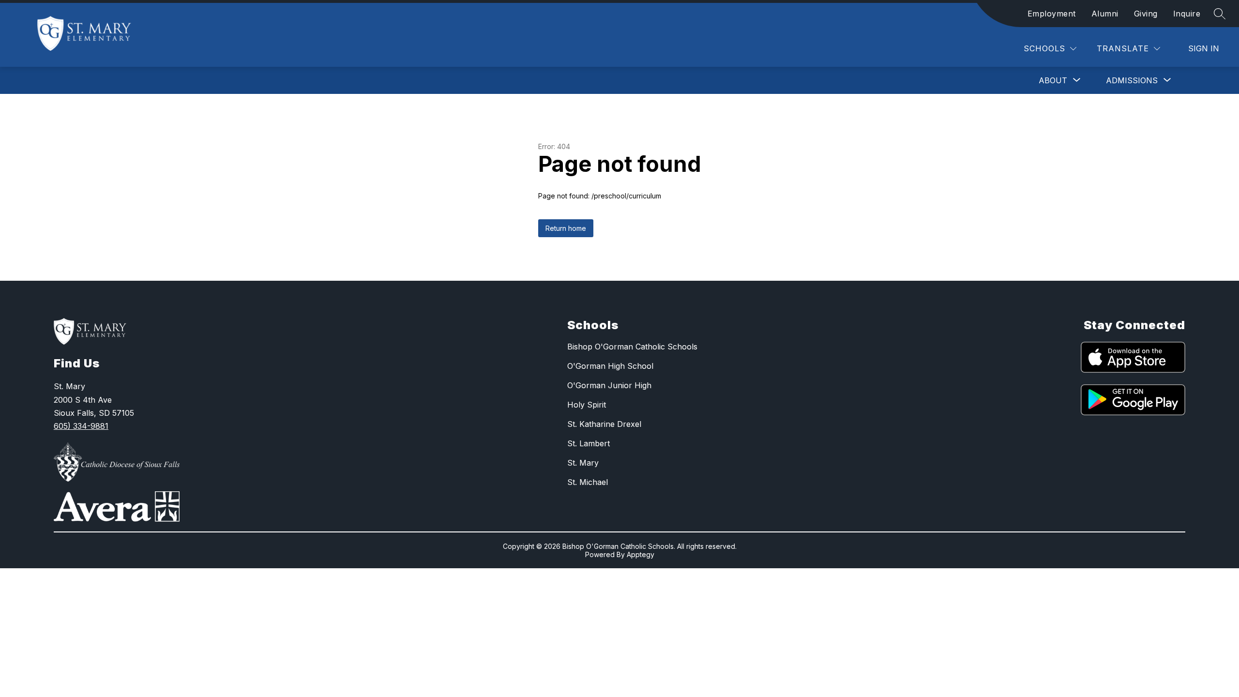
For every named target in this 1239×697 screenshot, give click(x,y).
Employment (1051, 13)
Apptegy (640, 554)
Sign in (1203, 48)
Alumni (1104, 13)
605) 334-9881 (81, 426)
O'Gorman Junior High (609, 385)
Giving (1146, 13)
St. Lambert (588, 443)
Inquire (1187, 13)
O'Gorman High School (610, 366)
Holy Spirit (586, 404)
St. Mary (583, 463)
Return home (565, 228)
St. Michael (587, 482)
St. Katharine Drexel (604, 424)
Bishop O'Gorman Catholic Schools (632, 346)
